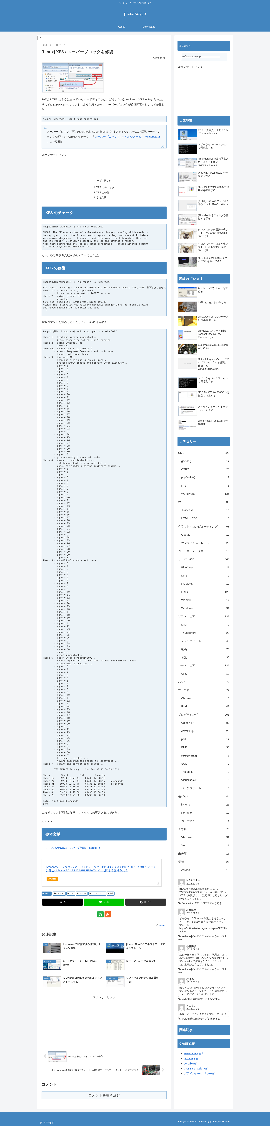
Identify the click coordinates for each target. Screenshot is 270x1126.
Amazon (52, 879)
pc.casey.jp (191, 1058)
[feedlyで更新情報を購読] (100, 914)
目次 (99, 180)
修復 (112, 893)
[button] (145, 902)
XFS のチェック (105, 187)
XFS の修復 (102, 192)
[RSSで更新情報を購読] (108, 914)
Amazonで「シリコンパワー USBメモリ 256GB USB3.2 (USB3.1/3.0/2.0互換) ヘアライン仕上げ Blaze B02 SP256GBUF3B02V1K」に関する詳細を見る (101, 868)
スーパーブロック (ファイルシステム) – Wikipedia (126, 136)
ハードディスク (98, 893)
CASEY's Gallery (194, 1068)
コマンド (83, 893)
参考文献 (101, 197)
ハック (48, 893)
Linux (72, 893)
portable (189, 1063)
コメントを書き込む (104, 1095)
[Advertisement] (78, 166)
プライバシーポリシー (198, 1073)
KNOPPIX (60, 893)
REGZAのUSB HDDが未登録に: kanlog (73, 847)
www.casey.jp (192, 1053)
